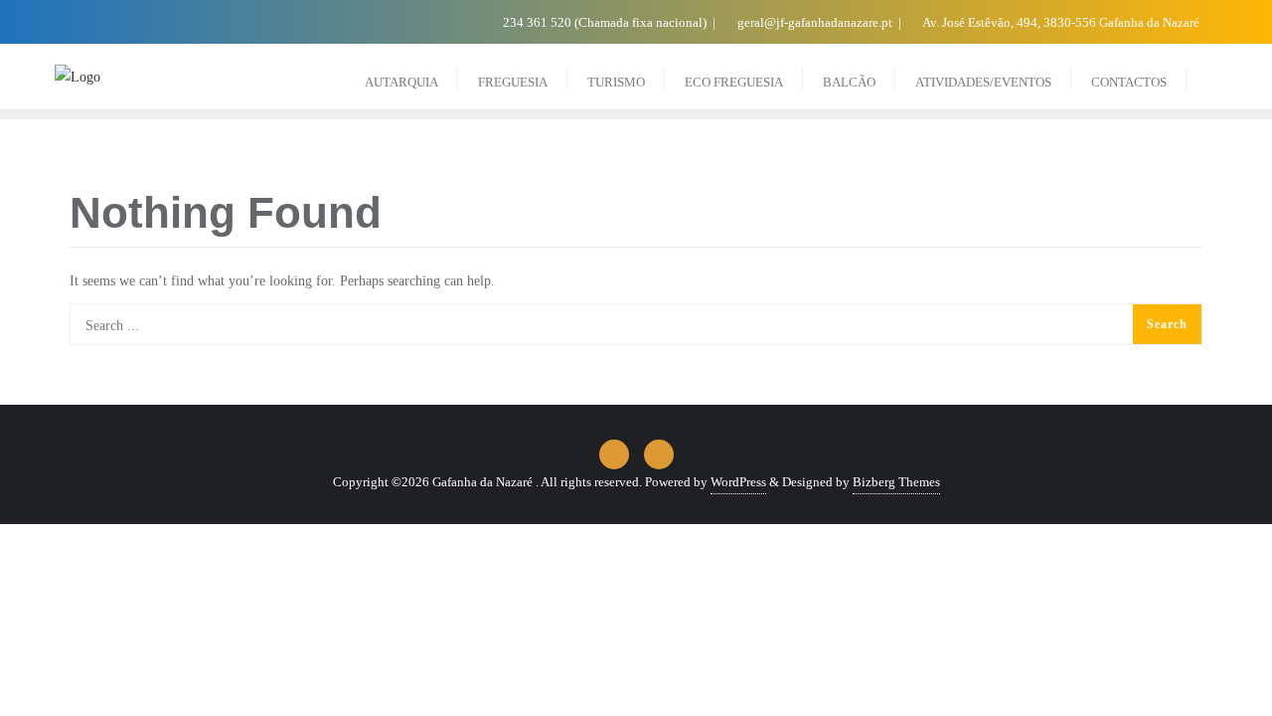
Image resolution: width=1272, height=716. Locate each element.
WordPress (738, 481)
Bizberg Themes (896, 481)
